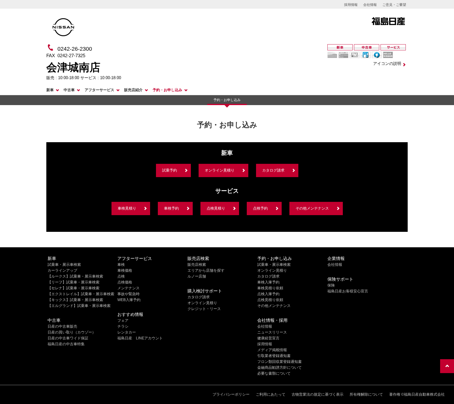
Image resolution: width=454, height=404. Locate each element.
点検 (121, 276)
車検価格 (124, 270)
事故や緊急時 (128, 294)
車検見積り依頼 (270, 288)
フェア (122, 320)
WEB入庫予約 (129, 300)
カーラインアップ (62, 270)
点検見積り (216, 208)
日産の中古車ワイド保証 (68, 338)
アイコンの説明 (387, 63)
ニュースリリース (272, 332)
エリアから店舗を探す (206, 270)
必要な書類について (274, 373)
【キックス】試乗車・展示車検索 (75, 300)
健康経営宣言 (268, 338)
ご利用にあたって (270, 394)
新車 (50, 90)
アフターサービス (99, 90)
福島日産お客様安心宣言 (347, 291)
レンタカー (126, 332)
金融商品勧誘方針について (279, 367)
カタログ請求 (273, 170)
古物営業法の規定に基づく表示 (317, 394)
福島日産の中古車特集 (66, 344)
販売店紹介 (133, 90)
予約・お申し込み (167, 90)
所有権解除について (366, 394)
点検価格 (124, 282)
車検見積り (127, 208)
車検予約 (171, 208)
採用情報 (351, 4)
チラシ (122, 326)
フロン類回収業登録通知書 (279, 361)
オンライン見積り (219, 170)
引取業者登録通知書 (274, 356)
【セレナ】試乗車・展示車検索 (73, 288)
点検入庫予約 (268, 294)
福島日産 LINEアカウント (140, 338)
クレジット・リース (204, 309)
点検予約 (260, 208)
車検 (121, 264)
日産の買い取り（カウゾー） (72, 332)
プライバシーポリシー (231, 394)
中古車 (69, 90)
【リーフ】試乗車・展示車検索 (73, 282)
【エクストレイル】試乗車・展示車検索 (81, 294)
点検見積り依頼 (270, 300)
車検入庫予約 (268, 282)
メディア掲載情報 (272, 350)
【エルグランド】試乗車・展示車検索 (79, 306)
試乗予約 (169, 170)
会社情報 (370, 4)
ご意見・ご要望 (394, 4)
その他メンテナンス (312, 208)
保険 (331, 285)
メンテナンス (128, 288)
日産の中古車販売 (62, 326)
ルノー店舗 (196, 276)
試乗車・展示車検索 (64, 264)
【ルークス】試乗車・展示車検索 (75, 276)
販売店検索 (196, 264)
